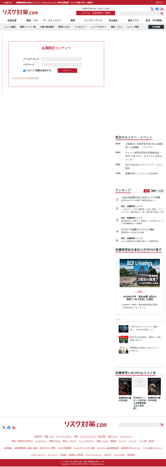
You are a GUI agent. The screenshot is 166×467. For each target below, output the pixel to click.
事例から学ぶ (64, 27)
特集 (14, 441)
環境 (73, 20)
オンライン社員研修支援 (108, 448)
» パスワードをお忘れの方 (25, 78)
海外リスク (133, 20)
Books (151, 441)
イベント (122, 441)
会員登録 (8, 448)
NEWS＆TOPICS (25, 441)
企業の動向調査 (47, 27)
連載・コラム (117, 27)
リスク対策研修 (64, 448)
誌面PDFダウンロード (130, 448)
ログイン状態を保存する (38, 70)
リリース (132, 441)
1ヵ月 (160, 191)
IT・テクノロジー (53, 20)
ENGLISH (107, 455)
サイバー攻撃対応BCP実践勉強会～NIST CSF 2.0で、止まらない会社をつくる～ (143, 156)
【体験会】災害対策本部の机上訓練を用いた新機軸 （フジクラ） (144, 146)
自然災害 (12, 20)
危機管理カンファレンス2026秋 (141, 173)
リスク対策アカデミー (152, 448)
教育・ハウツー (70, 441)
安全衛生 (113, 20)
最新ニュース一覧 (28, 27)
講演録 (113, 441)
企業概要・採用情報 (76, 455)
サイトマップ (53, 455)
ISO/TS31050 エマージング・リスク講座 (143, 166)
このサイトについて (38, 455)
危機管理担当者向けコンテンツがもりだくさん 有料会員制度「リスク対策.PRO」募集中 (54, 2)
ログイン (160, 2)
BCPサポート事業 (47, 448)
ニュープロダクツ (98, 27)
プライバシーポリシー (93, 455)
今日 (146, 191)
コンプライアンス (93, 20)
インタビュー (80, 27)
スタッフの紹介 (119, 455)
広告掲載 (156, 27)
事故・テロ (32, 20)
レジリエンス (126, 436)
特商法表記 (131, 455)
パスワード (31, 64)
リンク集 (143, 441)
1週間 (153, 191)
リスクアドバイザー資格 (84, 448)
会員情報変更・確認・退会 (25, 448)
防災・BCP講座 (154, 20)
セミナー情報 (133, 27)
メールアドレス (31, 59)
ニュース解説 (10, 27)
